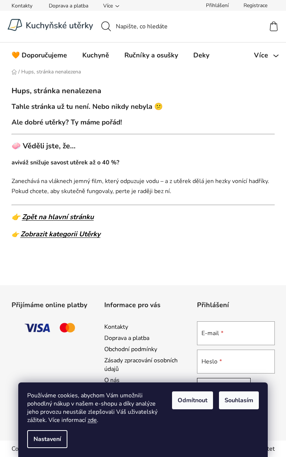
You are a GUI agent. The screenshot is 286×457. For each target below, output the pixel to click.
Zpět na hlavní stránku (58, 217)
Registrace (255, 5)
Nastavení (47, 439)
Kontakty (22, 5)
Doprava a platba (68, 5)
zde (92, 420)
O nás (112, 380)
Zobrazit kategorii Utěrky (60, 234)
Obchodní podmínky (130, 349)
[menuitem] (39, 55)
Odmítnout (192, 400)
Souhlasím (239, 400)
